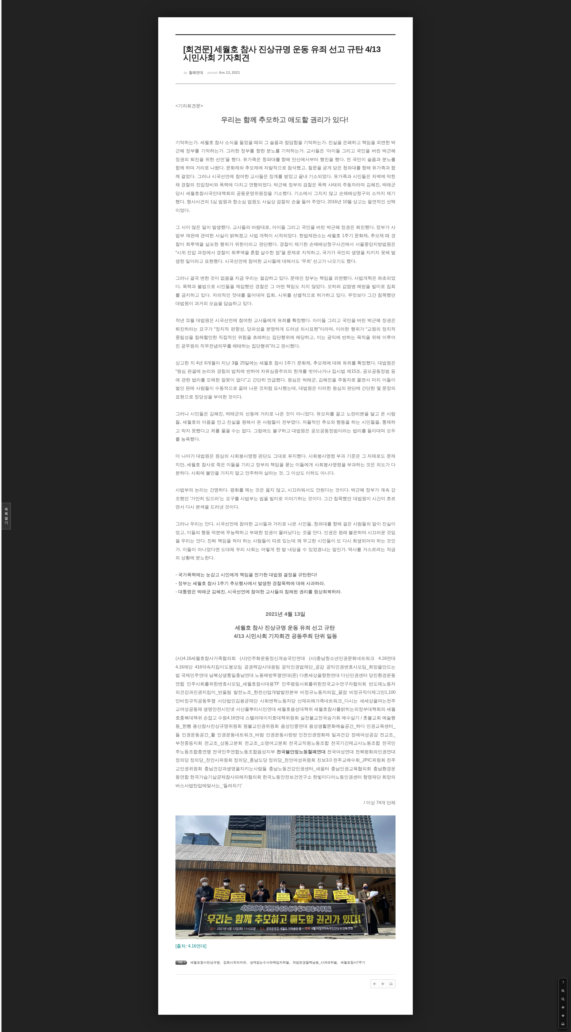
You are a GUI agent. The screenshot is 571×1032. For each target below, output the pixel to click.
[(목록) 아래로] (563, 1015)
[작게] (563, 999)
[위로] (563, 1007)
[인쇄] (563, 1024)
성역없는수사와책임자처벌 (269, 962)
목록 (6, 516)
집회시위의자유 (234, 962)
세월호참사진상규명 (205, 962)
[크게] (563, 990)
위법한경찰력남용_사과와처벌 (315, 962)
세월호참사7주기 (353, 962)
